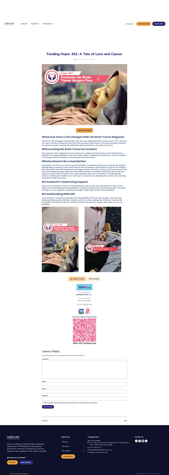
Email (44, 388)
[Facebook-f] (136, 441)
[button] (60, 239)
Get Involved (47, 24)
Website (45, 395)
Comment (45, 359)
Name (44, 381)
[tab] (77, 279)
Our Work (34, 24)
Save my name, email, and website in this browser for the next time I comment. (70, 402)
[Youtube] (143, 441)
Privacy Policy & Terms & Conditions (19, 473)
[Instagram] (139, 441)
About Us (24, 24)
